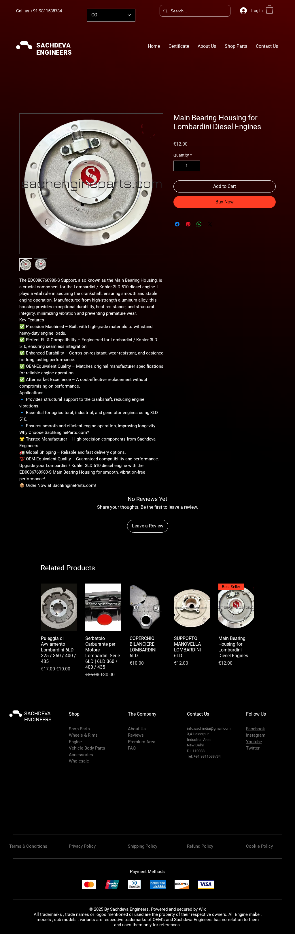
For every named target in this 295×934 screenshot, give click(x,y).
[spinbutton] (186, 166)
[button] (269, 9)
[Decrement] (177, 166)
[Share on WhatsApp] (199, 224)
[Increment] (195, 166)
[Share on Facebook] (177, 224)
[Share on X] (210, 224)
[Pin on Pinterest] (188, 224)
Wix (202, 897)
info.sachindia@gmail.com (208, 717)
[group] (147, 625)
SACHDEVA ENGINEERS (38, 705)
